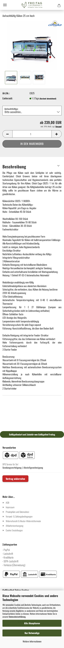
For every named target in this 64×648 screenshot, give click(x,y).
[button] (7, 134)
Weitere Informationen (32, 641)
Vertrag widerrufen (15, 478)
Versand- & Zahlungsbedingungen (19, 516)
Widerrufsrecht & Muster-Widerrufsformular (23, 521)
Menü (5, 5)
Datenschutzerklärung (17, 616)
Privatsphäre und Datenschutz (17, 511)
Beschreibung (14, 166)
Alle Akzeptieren (32, 623)
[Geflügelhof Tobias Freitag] (32, 5)
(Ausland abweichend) (48, 98)
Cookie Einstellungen (14, 530)
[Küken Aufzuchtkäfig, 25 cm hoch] (32, 45)
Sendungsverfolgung (11, 467)
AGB (7, 502)
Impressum (10, 507)
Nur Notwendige (32, 633)
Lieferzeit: (7, 98)
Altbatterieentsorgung (14, 525)
